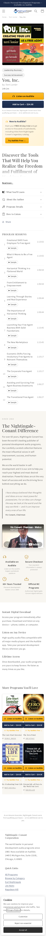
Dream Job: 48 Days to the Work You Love (32, 785)
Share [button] (8, 222)
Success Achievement (13, 75)
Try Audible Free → (17, 140)
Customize (23, 916)
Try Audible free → (14, 730)
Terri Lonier (13, 17)
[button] (3, 11)
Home (4, 17)
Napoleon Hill (11, 889)
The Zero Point (29, 735)
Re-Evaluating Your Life (12, 784)
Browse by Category (15, 878)
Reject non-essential (23, 923)
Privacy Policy (13, 910)
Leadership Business (13, 70)
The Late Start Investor (12, 735)
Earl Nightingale (13, 882)
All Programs (11, 874)
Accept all (23, 930)
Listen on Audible (25, 96)
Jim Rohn (9, 885)
